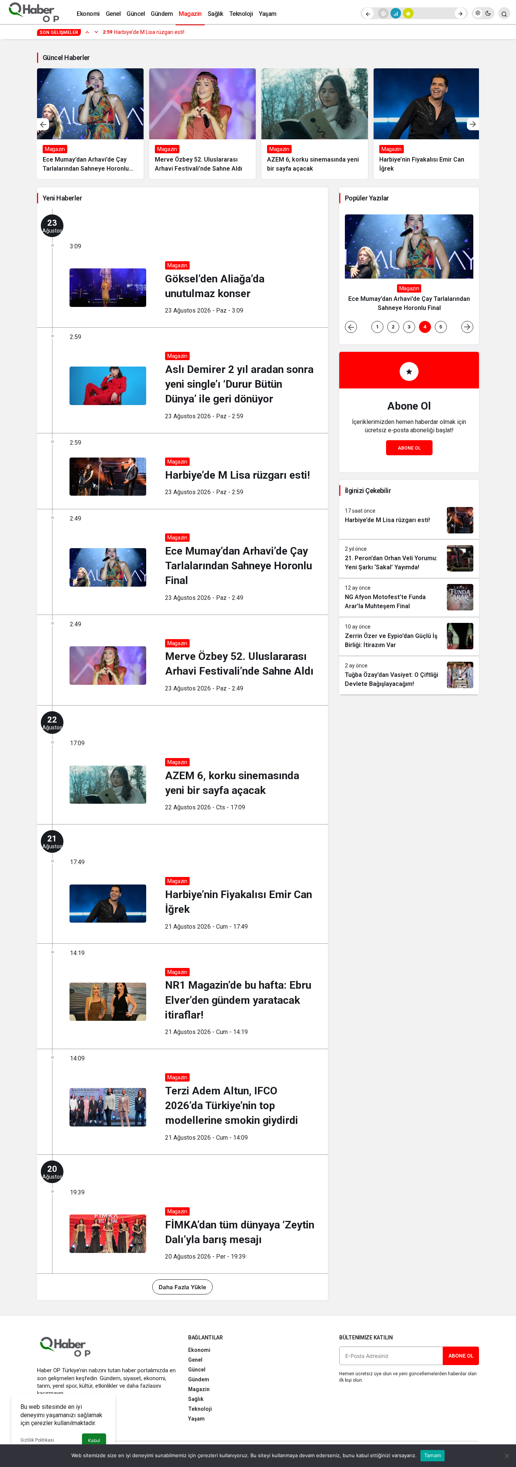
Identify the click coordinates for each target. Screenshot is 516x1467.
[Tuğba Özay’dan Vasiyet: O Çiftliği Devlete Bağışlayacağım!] (409, 675)
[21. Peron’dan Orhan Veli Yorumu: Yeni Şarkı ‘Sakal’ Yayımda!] (409, 558)
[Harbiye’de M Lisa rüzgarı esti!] (409, 520)
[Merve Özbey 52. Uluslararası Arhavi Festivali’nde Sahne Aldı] (202, 123)
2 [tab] (393, 327)
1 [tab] (377, 327)
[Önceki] (368, 13)
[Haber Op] (34, 12)
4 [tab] (424, 327)
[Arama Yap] (504, 13)
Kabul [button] (94, 1440)
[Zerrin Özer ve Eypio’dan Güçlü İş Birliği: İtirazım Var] (409, 636)
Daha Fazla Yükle (182, 1287)
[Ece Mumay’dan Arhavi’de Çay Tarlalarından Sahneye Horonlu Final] (90, 123)
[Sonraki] (460, 13)
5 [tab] (440, 327)
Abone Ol (409, 448)
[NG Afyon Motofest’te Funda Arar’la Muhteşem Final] (409, 597)
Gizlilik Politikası (37, 1440)
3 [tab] (409, 327)
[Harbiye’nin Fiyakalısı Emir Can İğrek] (427, 123)
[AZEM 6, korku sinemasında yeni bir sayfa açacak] (314, 123)
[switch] (483, 13)
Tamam (432, 1455)
